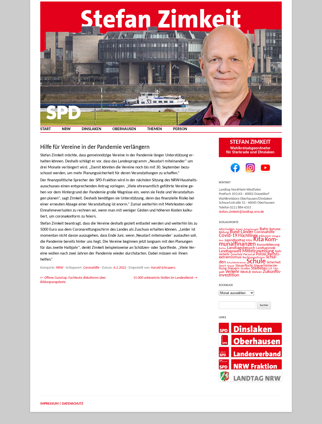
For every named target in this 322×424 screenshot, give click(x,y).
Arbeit (239, 229)
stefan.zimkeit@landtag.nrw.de (241, 212)
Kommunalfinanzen (248, 242)
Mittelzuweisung (258, 251)
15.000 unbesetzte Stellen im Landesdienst (165, 277)
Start (45, 129)
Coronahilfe (91, 267)
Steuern (233, 268)
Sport (222, 265)
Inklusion (265, 236)
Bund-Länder (241, 232)
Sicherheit (274, 262)
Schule (256, 261)
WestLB (245, 272)
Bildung (224, 232)
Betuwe (274, 229)
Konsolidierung (268, 245)
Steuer (230, 266)
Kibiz (249, 240)
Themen (154, 129)
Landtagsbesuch (241, 248)
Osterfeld (236, 254)
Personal (249, 254)
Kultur (222, 248)
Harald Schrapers (163, 267)
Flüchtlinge (248, 236)
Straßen (245, 268)
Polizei (261, 254)
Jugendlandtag (234, 240)
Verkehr (232, 272)
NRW (66, 129)
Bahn (264, 229)
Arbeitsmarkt (251, 229)
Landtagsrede (265, 248)
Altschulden (227, 229)
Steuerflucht (244, 265)
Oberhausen (124, 129)
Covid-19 (228, 235)
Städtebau (259, 268)
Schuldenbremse (236, 262)
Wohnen (257, 272)
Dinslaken (91, 129)
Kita (258, 239)
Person (180, 129)
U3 (270, 268)
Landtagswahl (230, 251)
